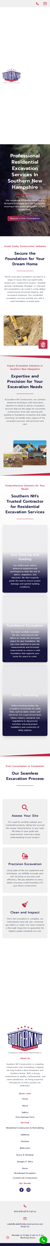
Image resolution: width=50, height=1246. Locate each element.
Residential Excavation (25, 1173)
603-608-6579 (21, 1211)
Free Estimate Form (25, 1117)
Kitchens (25, 1141)
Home (25, 1098)
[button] (44, 75)
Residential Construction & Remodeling (25, 1127)
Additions (25, 1134)
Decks (25, 1168)
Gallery (25, 1112)
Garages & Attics (25, 1161)
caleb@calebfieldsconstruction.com (25, 1224)
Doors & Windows (25, 1154)
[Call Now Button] (43, 1240)
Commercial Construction (25, 1177)
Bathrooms (25, 1148)
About (25, 1105)
